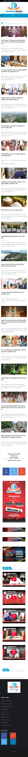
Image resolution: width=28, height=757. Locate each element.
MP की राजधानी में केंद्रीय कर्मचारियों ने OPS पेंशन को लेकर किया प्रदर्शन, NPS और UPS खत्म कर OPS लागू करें (13, 407)
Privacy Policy (4, 709)
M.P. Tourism (4, 720)
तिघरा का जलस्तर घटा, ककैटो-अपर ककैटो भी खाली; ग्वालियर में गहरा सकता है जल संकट (12, 265)
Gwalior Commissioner (7, 703)
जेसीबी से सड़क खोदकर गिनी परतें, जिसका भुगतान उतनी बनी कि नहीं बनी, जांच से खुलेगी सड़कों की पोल (13, 436)
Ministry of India (5, 714)
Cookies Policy (4, 722)
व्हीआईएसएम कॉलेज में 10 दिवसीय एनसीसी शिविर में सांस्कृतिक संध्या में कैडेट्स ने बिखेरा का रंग (12, 98)
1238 (18, 677)
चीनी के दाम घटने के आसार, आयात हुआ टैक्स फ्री (11, 210)
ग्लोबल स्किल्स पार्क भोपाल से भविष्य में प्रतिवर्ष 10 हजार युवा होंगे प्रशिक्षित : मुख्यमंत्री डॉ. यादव (13, 182)
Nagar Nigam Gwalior (6, 701)
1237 (15, 677)
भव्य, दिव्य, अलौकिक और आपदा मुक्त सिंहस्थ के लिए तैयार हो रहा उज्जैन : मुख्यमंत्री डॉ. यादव (13, 350)
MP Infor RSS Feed (6, 725)
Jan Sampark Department (7, 706)
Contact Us (4, 712)
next (21, 677)
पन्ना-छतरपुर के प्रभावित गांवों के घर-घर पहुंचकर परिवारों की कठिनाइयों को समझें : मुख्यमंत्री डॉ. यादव (14, 70)
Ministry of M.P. (5, 717)
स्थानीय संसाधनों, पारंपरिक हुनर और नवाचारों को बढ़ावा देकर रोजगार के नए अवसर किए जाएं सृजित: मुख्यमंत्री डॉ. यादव (13, 42)
